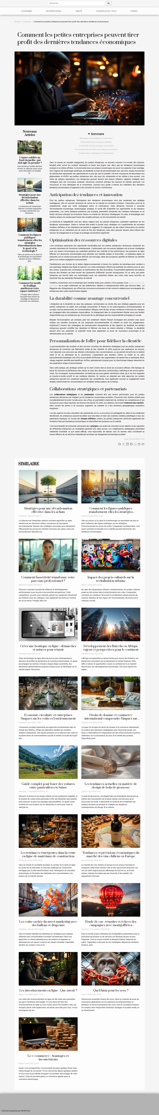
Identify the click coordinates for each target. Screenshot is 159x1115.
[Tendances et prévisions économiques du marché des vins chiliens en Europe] (110, 831)
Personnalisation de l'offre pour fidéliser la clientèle (96, 149)
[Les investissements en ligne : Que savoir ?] (48, 968)
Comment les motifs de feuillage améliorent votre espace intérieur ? (30, 287)
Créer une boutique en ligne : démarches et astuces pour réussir (48, 648)
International (54, 11)
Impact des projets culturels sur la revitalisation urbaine (111, 579)
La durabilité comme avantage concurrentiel (96, 146)
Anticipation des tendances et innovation (96, 138)
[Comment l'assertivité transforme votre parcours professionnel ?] (48, 555)
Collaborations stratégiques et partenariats (96, 153)
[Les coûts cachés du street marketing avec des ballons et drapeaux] (48, 900)
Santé (79, 11)
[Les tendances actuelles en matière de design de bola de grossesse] (110, 762)
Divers (134, 11)
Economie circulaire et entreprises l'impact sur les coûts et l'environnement (48, 717)
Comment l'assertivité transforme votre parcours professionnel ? (48, 579)
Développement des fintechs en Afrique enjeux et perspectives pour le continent (111, 648)
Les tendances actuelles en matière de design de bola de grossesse (111, 785)
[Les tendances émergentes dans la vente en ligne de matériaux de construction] (48, 831)
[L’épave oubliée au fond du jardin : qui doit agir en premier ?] (29, 147)
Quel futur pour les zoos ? (110, 990)
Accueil (17, 22)
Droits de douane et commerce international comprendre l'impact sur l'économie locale (111, 718)
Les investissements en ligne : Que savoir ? (48, 990)
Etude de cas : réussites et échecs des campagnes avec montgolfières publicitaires (110, 925)
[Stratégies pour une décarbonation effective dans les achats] (29, 185)
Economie (27, 11)
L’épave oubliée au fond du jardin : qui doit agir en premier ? (30, 160)
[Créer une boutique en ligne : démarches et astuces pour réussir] (48, 624)
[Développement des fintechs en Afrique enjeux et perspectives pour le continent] (110, 624)
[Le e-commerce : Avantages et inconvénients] (48, 1034)
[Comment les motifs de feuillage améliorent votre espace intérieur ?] (29, 273)
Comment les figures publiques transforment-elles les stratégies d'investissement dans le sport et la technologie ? (30, 242)
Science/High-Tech (106, 11)
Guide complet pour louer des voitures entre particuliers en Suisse (48, 785)
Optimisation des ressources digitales (96, 142)
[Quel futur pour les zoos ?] (110, 968)
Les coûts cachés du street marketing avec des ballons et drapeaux (48, 923)
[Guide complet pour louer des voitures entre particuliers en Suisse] (48, 762)
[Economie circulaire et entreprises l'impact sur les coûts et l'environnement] (48, 693)
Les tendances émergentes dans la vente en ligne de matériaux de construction (48, 854)
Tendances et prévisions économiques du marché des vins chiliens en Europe (110, 854)
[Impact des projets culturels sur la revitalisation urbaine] (110, 555)
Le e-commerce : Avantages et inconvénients (48, 1057)
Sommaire (97, 134)
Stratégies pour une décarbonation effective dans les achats (30, 198)
